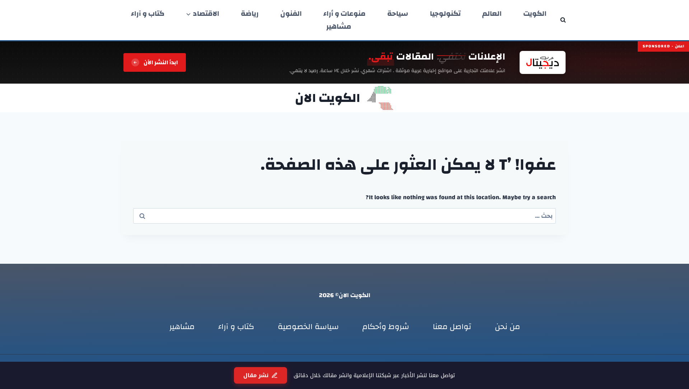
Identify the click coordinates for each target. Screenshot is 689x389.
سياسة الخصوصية (308, 326)
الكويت (535, 13)
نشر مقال (255, 375)
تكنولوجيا (445, 13)
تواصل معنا (452, 326)
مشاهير (338, 26)
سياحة (397, 13)
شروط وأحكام (385, 326)
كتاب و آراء (147, 13)
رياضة (250, 13)
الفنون (291, 13)
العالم (492, 13)
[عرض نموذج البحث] (563, 20)
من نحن (507, 326)
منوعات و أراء (344, 13)
